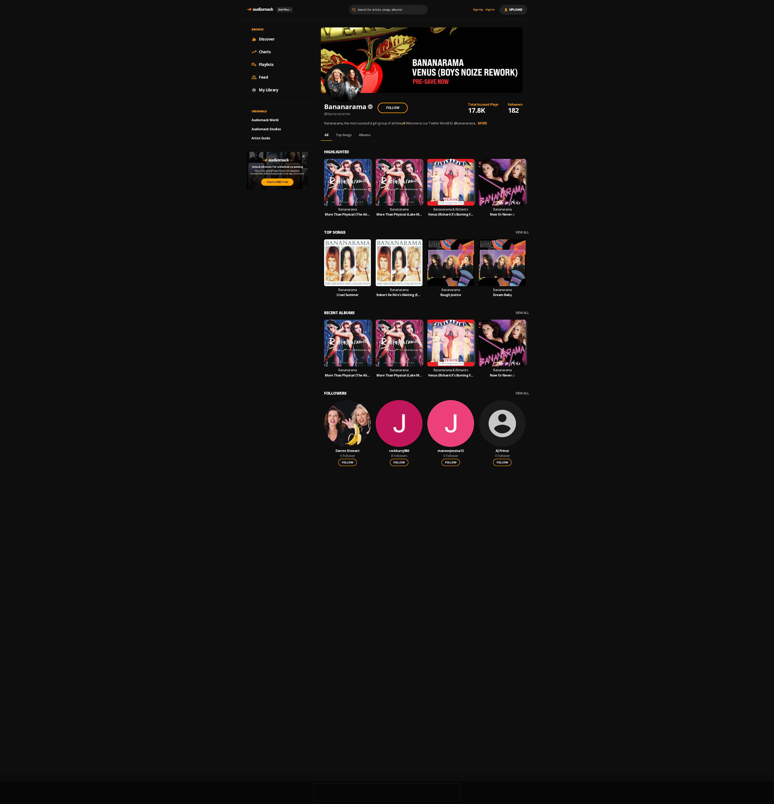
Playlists (266, 64)
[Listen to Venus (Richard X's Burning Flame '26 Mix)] (450, 182)
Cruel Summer (348, 295)
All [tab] (327, 135)
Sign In (490, 9)
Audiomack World (265, 120)
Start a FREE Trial (277, 182)
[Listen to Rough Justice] (450, 262)
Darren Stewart (347, 451)
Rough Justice (450, 295)
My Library (268, 90)
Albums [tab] (364, 135)
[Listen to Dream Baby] (502, 262)
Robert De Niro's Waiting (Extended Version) (399, 295)
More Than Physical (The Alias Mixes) (347, 214)
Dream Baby (502, 295)
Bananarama (347, 209)
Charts (265, 51)
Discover (267, 39)
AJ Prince (502, 451)
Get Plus (284, 9)
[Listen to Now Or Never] (502, 182)
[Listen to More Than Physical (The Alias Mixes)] (347, 182)
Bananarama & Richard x (450, 209)
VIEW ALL (522, 232)
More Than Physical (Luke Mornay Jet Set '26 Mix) (399, 214)
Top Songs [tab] (344, 135)
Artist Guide (261, 138)
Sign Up (478, 9)
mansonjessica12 (451, 451)
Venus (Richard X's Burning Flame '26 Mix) (450, 214)
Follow (392, 107)
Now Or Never (501, 214)
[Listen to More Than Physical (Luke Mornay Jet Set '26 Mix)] (399, 182)
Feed (263, 77)
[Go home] (260, 10)
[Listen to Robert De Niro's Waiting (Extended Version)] (399, 262)
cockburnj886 (399, 451)
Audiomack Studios (266, 129)
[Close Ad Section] (304, 156)
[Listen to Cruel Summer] (347, 262)
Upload (516, 9)
